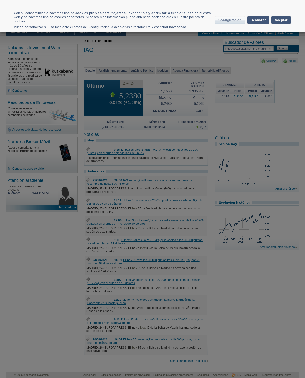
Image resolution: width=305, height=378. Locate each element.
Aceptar (281, 20)
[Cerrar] (300, 5)
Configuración (230, 20)
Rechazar (258, 20)
